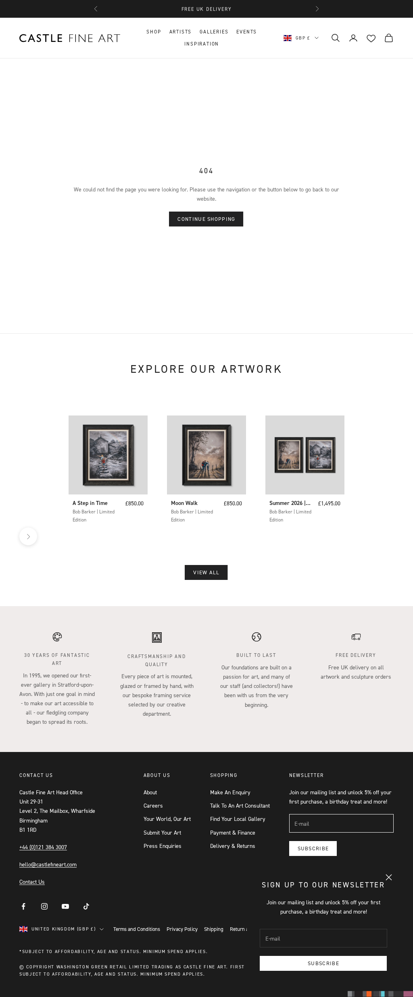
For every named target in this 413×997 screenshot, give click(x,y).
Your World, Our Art (167, 818)
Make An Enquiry (230, 792)
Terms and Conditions (136, 929)
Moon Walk (184, 503)
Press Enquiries (162, 845)
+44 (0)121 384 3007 (43, 846)
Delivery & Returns (232, 845)
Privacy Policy (182, 929)
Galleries (214, 32)
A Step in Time (90, 503)
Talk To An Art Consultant (240, 805)
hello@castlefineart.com (48, 864)
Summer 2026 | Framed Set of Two (287, 503)
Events (246, 32)
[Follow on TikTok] (86, 906)
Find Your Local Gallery (237, 818)
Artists (180, 32)
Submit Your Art (162, 832)
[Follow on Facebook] (23, 906)
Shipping (213, 929)
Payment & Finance (232, 832)
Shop (153, 32)
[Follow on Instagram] (44, 906)
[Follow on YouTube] (65, 906)
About (150, 792)
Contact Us (32, 881)
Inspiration (201, 44)
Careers (153, 805)
